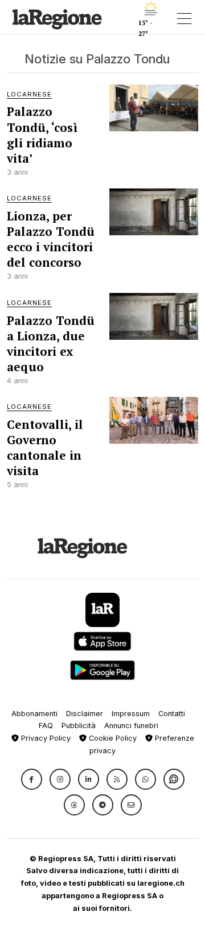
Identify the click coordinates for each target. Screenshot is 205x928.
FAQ (46, 725)
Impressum (131, 713)
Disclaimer (84, 713)
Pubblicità (79, 725)
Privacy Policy (45, 738)
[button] (31, 779)
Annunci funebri (131, 725)
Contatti (171, 713)
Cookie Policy (112, 738)
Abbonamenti (34, 713)
